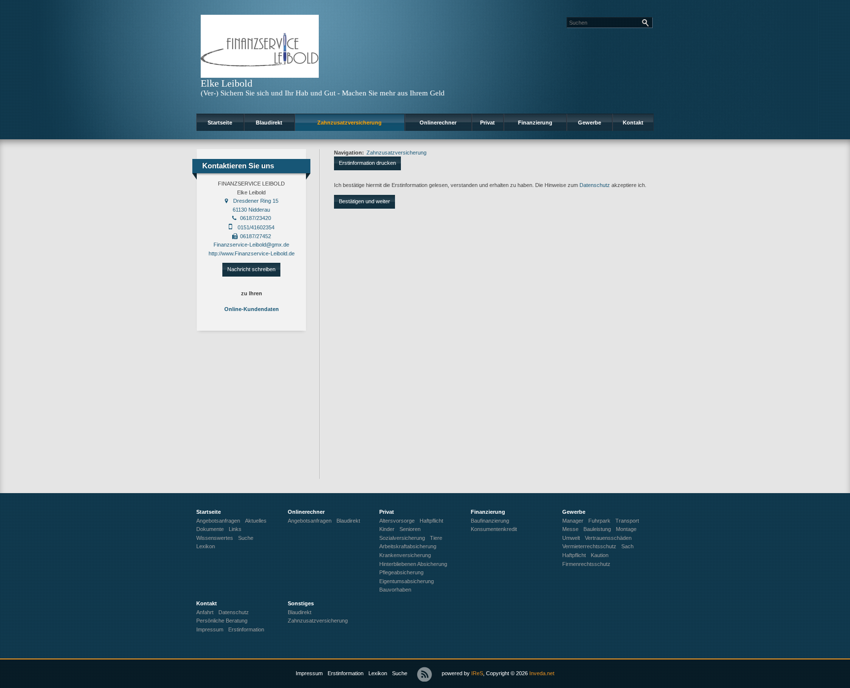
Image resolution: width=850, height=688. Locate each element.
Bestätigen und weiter (364, 201)
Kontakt (633, 122)
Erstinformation (346, 673)
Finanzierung (535, 122)
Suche (399, 673)
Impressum (309, 673)
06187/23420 (255, 218)
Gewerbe (589, 122)
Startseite (220, 122)
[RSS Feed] (424, 674)
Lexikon (377, 673)
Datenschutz (594, 185)
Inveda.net (541, 673)
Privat (487, 122)
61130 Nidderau (251, 210)
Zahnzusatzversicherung (349, 122)
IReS (477, 673)
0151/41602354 (256, 227)
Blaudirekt (269, 122)
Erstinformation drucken (367, 163)
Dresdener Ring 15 (255, 201)
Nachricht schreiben (251, 269)
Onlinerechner (438, 122)
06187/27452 (255, 236)
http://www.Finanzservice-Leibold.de (252, 253)
